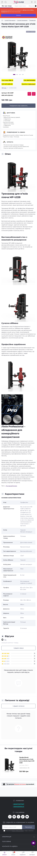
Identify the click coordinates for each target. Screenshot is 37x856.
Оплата (10, 142)
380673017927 (10, 817)
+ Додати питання (18, 706)
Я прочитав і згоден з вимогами (19, 830)
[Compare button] (33, 94)
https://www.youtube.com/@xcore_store (27, 817)
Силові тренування (10, 20)
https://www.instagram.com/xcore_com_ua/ (18, 817)
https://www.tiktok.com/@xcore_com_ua (23, 817)
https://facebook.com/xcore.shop (14, 817)
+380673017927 (18, 804)
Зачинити (18, 15)
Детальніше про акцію (14, 11)
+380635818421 (18, 807)
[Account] (35, 2)
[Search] (5, 2)
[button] (14, 74)
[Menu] (2, 2)
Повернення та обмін (16, 132)
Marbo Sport (31, 84)
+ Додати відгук (18, 648)
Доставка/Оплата (11, 486)
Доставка (11, 113)
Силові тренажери (22, 20)
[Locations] (32, 2)
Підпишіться (28, 827)
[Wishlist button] (29, 94)
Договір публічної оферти (17, 830)
